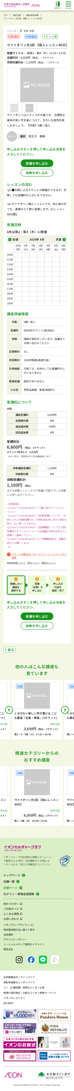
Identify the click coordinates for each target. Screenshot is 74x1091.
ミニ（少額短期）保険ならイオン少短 (23, 987)
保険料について (48, 562)
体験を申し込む (37, 172)
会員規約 (8, 934)
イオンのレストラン (14, 998)
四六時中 (8, 1003)
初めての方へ (11, 903)
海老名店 (17, 15)
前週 (15, 239)
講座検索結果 (32, 15)
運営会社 (8, 949)
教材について (33, 562)
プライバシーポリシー (15, 939)
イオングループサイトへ (16, 925)
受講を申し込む (37, 163)
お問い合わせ (11, 918)
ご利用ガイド (11, 908)
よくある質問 (11, 913)
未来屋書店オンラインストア (19, 977)
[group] (38, 709)
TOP (5, 15)
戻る (11, 649)
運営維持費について (16, 562)
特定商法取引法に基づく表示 (19, 929)
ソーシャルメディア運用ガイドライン (23, 944)
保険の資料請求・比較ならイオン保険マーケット (29, 992)
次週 (58, 239)
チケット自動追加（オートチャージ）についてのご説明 (39, 556)
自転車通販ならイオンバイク (19, 982)
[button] (9, 710)
